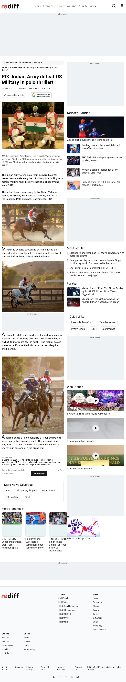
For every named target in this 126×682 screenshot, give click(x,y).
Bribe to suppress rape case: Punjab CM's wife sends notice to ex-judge (95, 274)
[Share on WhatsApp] (48, 677)
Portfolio (5, 653)
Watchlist (6, 649)
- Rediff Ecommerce (67, 610)
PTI (10, 89)
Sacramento (108, 328)
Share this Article (15, 95)
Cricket (96, 614)
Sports (13, 67)
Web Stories (75, 387)
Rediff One (63, 602)
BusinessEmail (72, 6)
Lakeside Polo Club (81, 322)
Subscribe (39, 473)
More (92, 6)
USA (27, 497)
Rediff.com (99, 667)
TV (86, 6)
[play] (95, 401)
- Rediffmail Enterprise (68, 606)
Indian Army (48, 490)
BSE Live (5, 638)
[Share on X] (54, 677)
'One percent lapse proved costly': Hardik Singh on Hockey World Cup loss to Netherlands (95, 262)
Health (27, 638)
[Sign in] (121, 6)
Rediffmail (63, 598)
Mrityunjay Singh (26, 490)
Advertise (19, 667)
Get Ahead (97, 618)
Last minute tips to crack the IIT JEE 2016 (93, 267)
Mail (41, 6)
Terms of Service (45, 668)
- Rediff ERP (63, 622)
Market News (7, 645)
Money (59, 6)
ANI (8, 490)
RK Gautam (12, 497)
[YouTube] (72, 677)
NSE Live (5, 641)
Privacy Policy (29, 668)
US (93, 328)
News (48, 6)
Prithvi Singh (78, 328)
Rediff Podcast (99, 630)
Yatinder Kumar (107, 322)
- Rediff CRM (64, 618)
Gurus (81, 6)
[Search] (113, 6)
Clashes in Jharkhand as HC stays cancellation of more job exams (97, 254)
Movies (96, 606)
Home (36, 6)
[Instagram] (66, 677)
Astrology (97, 626)
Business (97, 602)
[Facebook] (60, 677)
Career (27, 645)
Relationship (29, 649)
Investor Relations (61, 668)
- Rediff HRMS (64, 614)
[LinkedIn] (77, 677)
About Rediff (4, 668)
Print (62, 470)
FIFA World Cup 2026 (78, 538)
